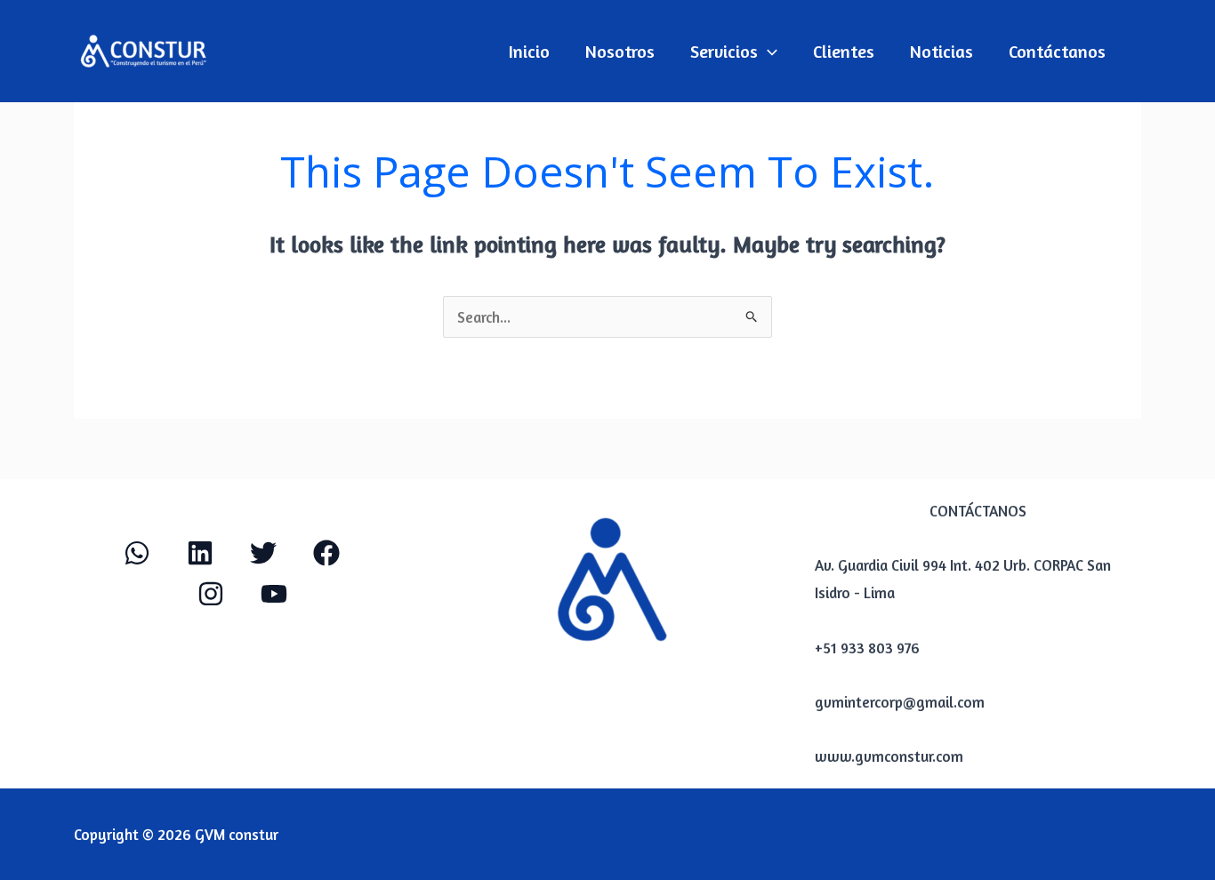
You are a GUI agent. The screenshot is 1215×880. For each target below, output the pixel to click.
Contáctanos (1057, 51)
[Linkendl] (200, 552)
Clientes (843, 51)
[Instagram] (210, 593)
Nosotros (620, 51)
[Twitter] (263, 552)
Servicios (724, 51)
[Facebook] (326, 552)
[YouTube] (273, 593)
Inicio (529, 51)
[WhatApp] (137, 552)
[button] (767, 51)
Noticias (941, 51)
